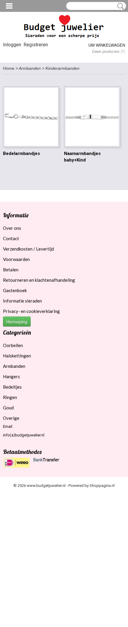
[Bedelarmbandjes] (31, 117)
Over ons (12, 228)
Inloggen (12, 45)
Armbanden (30, 68)
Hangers (11, 376)
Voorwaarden (16, 259)
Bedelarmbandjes (21, 153)
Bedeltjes (12, 387)
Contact (11, 238)
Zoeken (119, 6)
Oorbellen (13, 345)
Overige (11, 418)
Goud (8, 407)
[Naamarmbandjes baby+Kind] (92, 117)
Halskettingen (17, 355)
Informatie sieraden (22, 300)
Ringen (10, 397)
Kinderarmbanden (62, 68)
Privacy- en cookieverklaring (31, 311)
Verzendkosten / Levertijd (28, 248)
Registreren (36, 45)
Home (8, 68)
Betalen (10, 269)
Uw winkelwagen (106, 45)
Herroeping (16, 321)
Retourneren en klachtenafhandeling (39, 280)
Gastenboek (15, 290)
